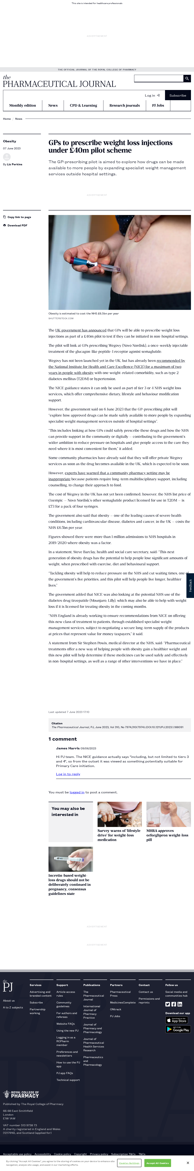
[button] (190, 585)
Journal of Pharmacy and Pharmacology (92, 1028)
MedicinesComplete (123, 1002)
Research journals (125, 105)
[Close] (188, 1163)
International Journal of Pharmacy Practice (91, 1011)
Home (7, 118)
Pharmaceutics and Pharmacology (93, 1060)
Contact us (146, 992)
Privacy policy (99, 1154)
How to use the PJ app (68, 1064)
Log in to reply (68, 773)
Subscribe (178, 95)
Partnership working (37, 1011)
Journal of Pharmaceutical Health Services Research (93, 1044)
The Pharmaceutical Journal (93, 995)
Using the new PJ (67, 1030)
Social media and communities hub (176, 993)
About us (9, 1000)
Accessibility (42, 1154)
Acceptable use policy (17, 1154)
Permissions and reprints (149, 1000)
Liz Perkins (14, 164)
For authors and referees (66, 1015)
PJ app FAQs (64, 1073)
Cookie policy (62, 1154)
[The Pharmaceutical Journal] (59, 81)
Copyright (80, 1154)
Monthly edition (22, 105)
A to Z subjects (13, 1007)
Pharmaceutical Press (120, 993)
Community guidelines (63, 1004)
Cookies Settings (129, 1163)
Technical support (68, 1080)
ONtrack (115, 1009)
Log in (150, 95)
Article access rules (65, 993)
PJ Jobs (158, 105)
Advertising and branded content (41, 993)
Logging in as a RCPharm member (65, 1041)
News (53, 105)
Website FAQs (65, 1023)
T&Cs (141, 1154)
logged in (77, 792)
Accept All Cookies (157, 1163)
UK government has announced (80, 330)
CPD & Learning (83, 105)
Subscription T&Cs (123, 1154)
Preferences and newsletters (67, 1053)
